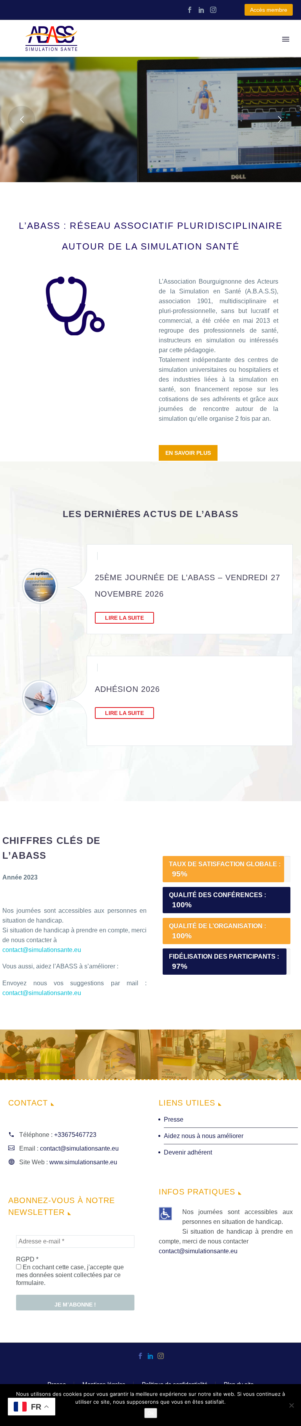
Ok (150, 1413)
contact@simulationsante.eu (41, 949)
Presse (173, 1119)
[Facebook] (190, 10)
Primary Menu (286, 39)
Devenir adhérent (188, 1152)
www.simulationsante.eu (83, 1162)
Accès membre (268, 10)
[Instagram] (213, 10)
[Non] (291, 1405)
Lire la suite (124, 618)
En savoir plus (188, 453)
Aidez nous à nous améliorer (203, 1136)
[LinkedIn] (201, 10)
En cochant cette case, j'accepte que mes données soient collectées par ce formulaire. (70, 1275)
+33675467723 (75, 1134)
